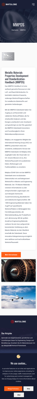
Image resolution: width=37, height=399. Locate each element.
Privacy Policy (11, 379)
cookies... (22, 363)
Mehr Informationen (11, 255)
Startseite (14, 30)
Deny (28, 389)
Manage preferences (13, 389)
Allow (18, 395)
